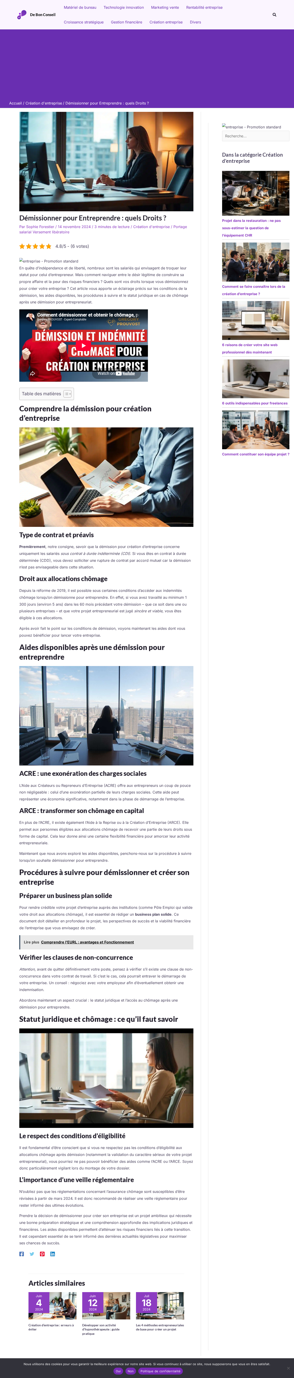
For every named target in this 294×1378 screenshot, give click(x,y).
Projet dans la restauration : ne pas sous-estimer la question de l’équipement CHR (251, 227)
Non (131, 1371)
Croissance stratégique (84, 22)
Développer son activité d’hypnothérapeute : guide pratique (100, 1329)
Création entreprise (166, 22)
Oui (118, 1371)
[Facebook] (21, 1253)
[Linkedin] (52, 1253)
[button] (275, 15)
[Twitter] (32, 1253)
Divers (195, 22)
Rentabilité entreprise (204, 7)
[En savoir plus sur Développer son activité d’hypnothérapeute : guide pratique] (106, 1305)
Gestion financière (126, 22)
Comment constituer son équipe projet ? (255, 454)
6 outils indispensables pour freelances (255, 403)
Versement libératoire (51, 232)
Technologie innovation (124, 7)
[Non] (288, 1368)
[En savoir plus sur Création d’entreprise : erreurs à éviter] (52, 1305)
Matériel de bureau (80, 7)
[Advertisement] (147, 66)
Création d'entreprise (151, 226)
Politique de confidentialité (161, 1371)
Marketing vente (165, 7)
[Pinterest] (42, 1253)
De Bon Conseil (43, 14)
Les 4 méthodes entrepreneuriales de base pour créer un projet (160, 1327)
